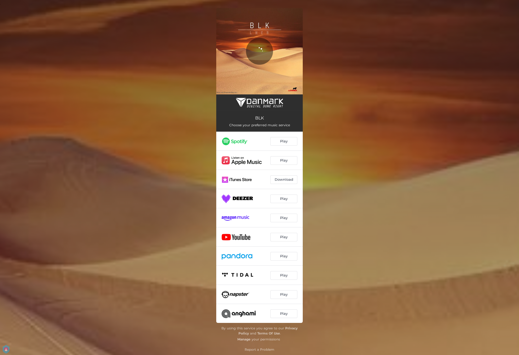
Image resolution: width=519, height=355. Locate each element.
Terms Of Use (268, 333)
